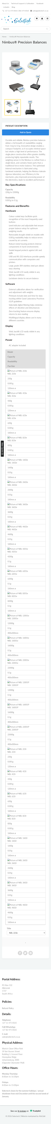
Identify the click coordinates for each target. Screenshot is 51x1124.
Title (9, 928)
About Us (5, 3)
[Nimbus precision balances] (25, 76)
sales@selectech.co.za (40, 11)
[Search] (47, 29)
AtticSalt (42, 1116)
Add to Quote (25, 132)
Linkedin (6, 7)
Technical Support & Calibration (22, 3)
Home (4, 37)
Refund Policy (8, 1008)
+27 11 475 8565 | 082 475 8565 (17, 11)
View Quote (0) (2, 448)
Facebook (39, 3)
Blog (13, 7)
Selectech (16, 1116)
